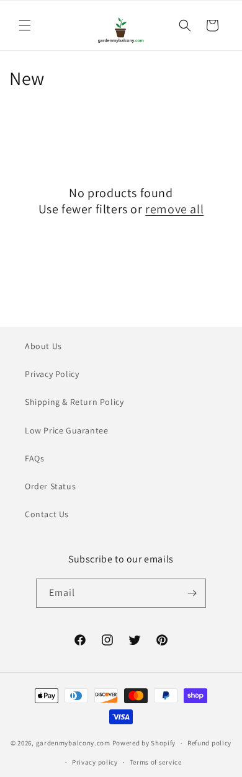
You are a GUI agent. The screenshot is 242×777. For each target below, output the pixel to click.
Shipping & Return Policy (74, 401)
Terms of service (156, 762)
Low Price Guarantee (66, 430)
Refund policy (209, 743)
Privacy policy (95, 762)
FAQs (34, 458)
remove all (174, 209)
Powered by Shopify (144, 743)
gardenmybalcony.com (73, 743)
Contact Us (47, 514)
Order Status (50, 486)
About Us (43, 346)
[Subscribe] (191, 593)
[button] (24, 25)
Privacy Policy (52, 374)
